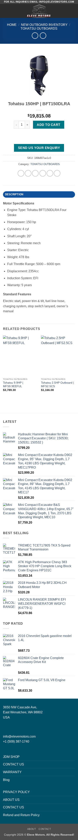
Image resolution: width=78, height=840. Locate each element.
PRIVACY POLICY (16, 792)
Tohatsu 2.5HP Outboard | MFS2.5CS (57, 384)
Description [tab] (14, 194)
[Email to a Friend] (42, 173)
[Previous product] (43, 35)
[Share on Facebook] (28, 173)
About (31, 829)
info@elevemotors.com (19, 736)
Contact (45, 829)
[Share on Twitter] (35, 173)
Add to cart (48, 124)
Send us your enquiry (39, 148)
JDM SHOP (11, 756)
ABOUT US (11, 799)
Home (12, 24)
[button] (5, 11)
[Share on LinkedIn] (57, 173)
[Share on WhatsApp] (21, 173)
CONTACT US (13, 764)
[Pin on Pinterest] (50, 173)
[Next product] (35, 35)
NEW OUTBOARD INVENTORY (44, 24)
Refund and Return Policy (21, 815)
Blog (6, 780)
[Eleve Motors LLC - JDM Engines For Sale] (39, 11)
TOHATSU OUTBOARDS (39, 28)
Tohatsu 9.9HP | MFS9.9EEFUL (13, 384)
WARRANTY (12, 772)
